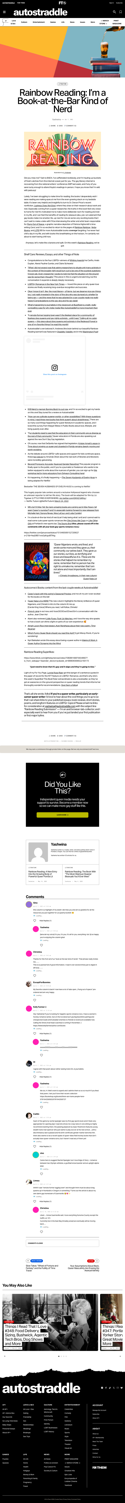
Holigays (26, 1471)
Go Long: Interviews (10, 1421)
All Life (25, 1459)
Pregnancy (27, 1482)
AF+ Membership (98, 1438)
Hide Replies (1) (45, 921)
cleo (42, 1153)
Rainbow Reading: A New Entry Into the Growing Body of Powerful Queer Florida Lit (42, 874)
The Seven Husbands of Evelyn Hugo (78, 477)
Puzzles (5, 1459)
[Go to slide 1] (59, 1356)
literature (62, 84)
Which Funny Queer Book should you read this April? (51, 633)
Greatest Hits (70, 1471)
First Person (48, 1420)
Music (67, 1429)
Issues (67, 1467)
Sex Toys (26, 1436)
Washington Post (90, 331)
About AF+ (6, 1432)
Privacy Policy (67, 1499)
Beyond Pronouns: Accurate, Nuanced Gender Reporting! (53, 464)
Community (48, 1416)
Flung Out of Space (35, 224)
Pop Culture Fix (50, 1467)
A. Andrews (67, 172)
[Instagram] (102, 1388)
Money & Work (28, 1474)
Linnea (36, 1180)
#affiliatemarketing (51, 741)
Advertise (96, 1449)
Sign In (111, 3)
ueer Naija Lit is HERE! (39, 601)
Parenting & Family (30, 1478)
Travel (25, 1486)
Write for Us (96, 1457)
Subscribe (119, 3)
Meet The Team (98, 1441)
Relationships (28, 1425)
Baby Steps (6, 1425)
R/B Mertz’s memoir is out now (48, 409)
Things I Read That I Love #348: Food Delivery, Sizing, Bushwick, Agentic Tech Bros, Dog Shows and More (26, 1335)
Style (66, 1436)
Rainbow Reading (85, 242)
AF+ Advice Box (8, 1413)
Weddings (27, 1429)
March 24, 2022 (61, 501)
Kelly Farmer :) (39, 1007)
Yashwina (56, 119)
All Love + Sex (28, 1409)
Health (25, 1467)
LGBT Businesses (50, 1428)
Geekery (68, 1421)
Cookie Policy (58, 1499)
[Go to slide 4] (66, 1356)
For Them (21, 3)
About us (96, 1434)
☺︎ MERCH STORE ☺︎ (72, 1463)
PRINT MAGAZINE (71, 1459)
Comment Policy (76, 1499)
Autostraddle (8, 3)
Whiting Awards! (77, 260)
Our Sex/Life (7, 1417)
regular (78, 741)
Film (66, 1417)
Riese (7, 1348)
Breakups (27, 1432)
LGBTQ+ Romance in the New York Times (46, 284)
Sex (24, 1421)
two (34, 456)
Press (94, 1445)
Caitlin (36, 1114)
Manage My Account (99, 1410)
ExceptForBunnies (41, 982)
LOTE (36, 230)
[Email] (118, 1388)
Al (34, 1062)
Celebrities (69, 1409)
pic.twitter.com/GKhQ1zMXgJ (72, 498)
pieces (40, 456)
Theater (68, 1444)
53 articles (68, 855)
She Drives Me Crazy (76, 520)
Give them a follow (69, 685)
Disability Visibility (65, 331)
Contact (95, 1453)
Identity (47, 1424)
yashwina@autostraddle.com (60, 706)
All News (47, 1459)
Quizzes (5, 1463)
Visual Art (68, 1448)
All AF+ (5, 1409)
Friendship (27, 1417)
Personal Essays (8, 1429)
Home (25, 1463)
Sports (67, 1432)
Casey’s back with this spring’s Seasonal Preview (49, 593)
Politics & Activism (51, 1463)
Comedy (68, 1413)
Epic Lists (68, 1474)
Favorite (60, 126)
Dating (25, 1413)
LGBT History (49, 1431)
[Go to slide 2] (61, 1356)
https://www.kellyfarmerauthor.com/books (49, 1026)
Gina (35, 903)
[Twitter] (114, 1388)
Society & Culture (50, 1471)
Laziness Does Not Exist (45, 205)
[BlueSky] (122, 1388)
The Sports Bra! (64, 523)
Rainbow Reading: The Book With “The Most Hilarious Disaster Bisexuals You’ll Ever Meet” (80, 874)
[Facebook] (106, 1388)
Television (68, 1440)
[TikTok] (110, 1388)
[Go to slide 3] (63, 1356)
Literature (68, 1425)
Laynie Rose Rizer (55, 672)
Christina (37, 952)
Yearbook (68, 1485)
